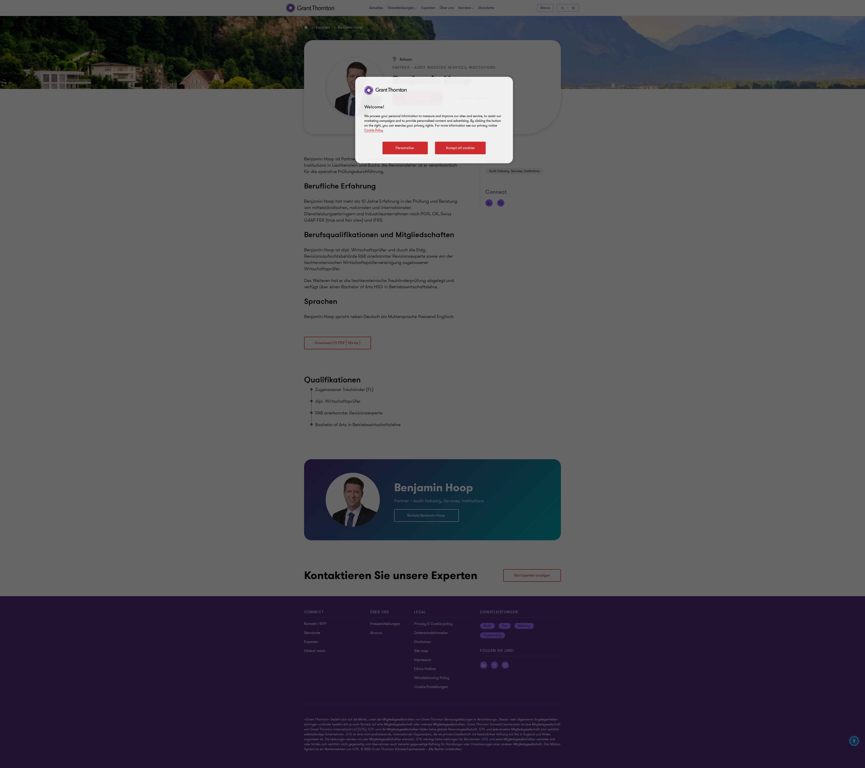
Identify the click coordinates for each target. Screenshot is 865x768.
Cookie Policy (373, 130)
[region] (434, 120)
